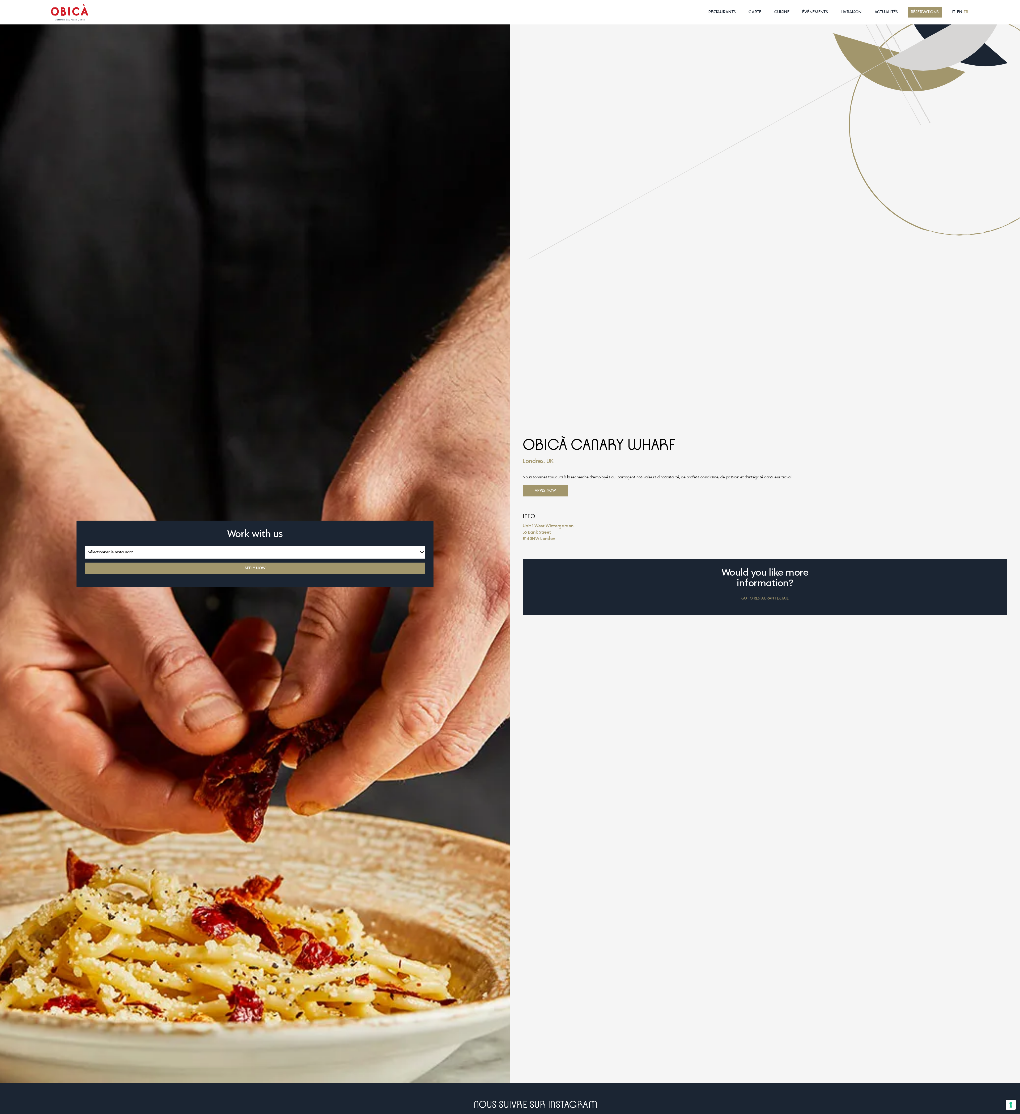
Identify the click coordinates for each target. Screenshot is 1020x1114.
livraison (851, 12)
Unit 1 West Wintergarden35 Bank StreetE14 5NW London (548, 532)
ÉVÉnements (815, 12)
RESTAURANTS (722, 12)
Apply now (545, 490)
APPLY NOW (255, 568)
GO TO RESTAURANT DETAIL (765, 598)
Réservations (925, 12)
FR (966, 12)
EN (959, 12)
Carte (755, 12)
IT (953, 12)
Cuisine (781, 12)
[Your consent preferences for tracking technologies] (1011, 1105)
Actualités (886, 12)
